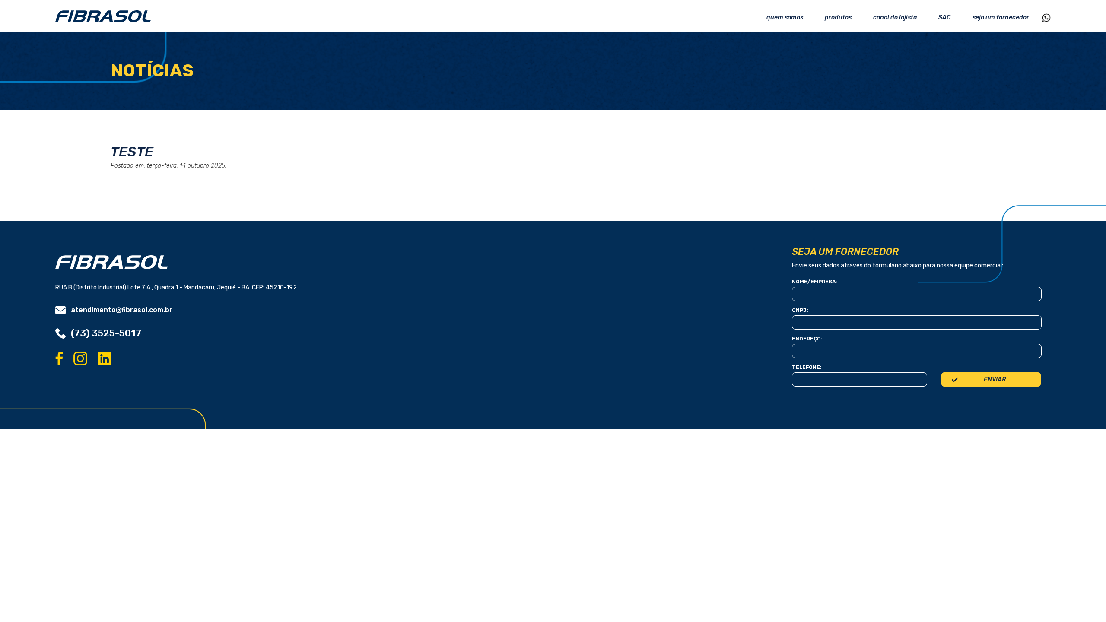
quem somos (784, 17)
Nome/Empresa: (814, 282)
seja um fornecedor (1001, 17)
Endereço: (807, 339)
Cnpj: (800, 310)
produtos (838, 17)
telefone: (807, 367)
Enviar (995, 379)
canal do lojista (895, 17)
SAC (944, 17)
